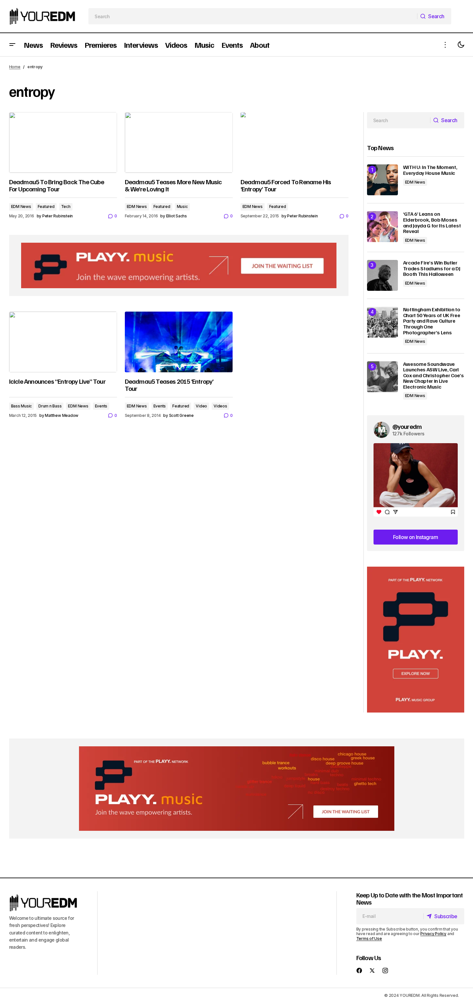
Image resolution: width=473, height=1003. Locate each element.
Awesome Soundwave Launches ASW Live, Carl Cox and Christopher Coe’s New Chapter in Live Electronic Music (433, 375)
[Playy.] (236, 788)
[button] (12, 44)
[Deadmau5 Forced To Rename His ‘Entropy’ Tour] (294, 142)
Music (182, 206)
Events (101, 406)
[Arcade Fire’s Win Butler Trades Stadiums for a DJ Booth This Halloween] (382, 275)
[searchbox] (253, 16)
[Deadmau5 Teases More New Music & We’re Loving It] (179, 142)
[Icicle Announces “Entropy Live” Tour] (63, 342)
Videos (220, 406)
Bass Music (21, 406)
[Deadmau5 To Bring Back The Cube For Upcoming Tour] (63, 142)
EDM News (21, 206)
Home (14, 66)
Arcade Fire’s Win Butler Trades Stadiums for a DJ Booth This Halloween (431, 268)
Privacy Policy (433, 933)
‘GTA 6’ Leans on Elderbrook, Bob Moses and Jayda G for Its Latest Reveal (432, 222)
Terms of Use (369, 938)
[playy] (178, 265)
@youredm (407, 426)
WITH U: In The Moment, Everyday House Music (430, 170)
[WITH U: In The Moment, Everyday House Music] (382, 179)
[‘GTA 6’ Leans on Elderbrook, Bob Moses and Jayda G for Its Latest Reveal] (382, 226)
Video (201, 406)
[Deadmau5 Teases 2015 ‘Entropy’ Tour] (179, 342)
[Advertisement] (415, 640)
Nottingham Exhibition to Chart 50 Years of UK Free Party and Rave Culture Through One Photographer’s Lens (431, 321)
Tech (66, 206)
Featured (46, 206)
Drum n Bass (49, 406)
